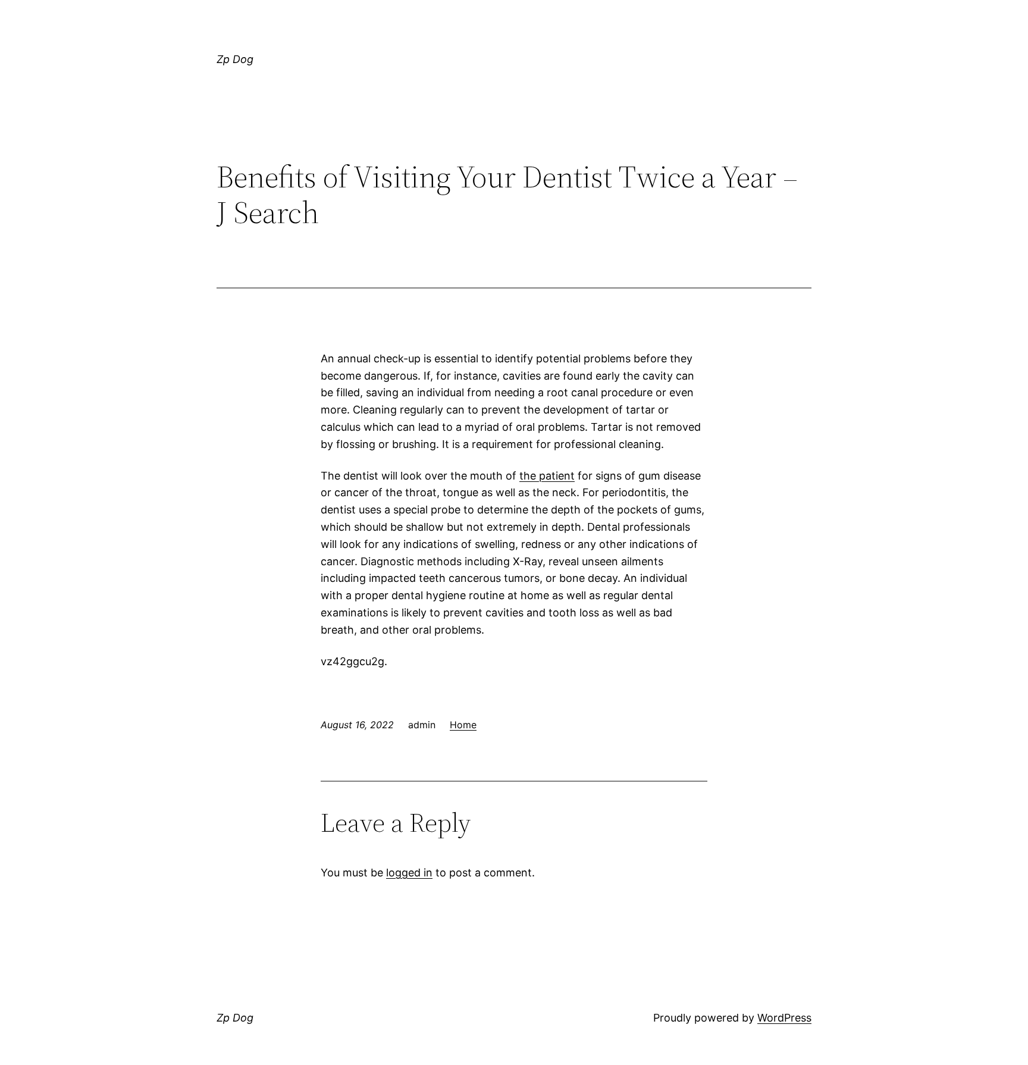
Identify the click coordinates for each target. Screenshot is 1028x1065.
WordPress (784, 1017)
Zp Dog (235, 59)
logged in (409, 872)
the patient (547, 475)
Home (463, 725)
